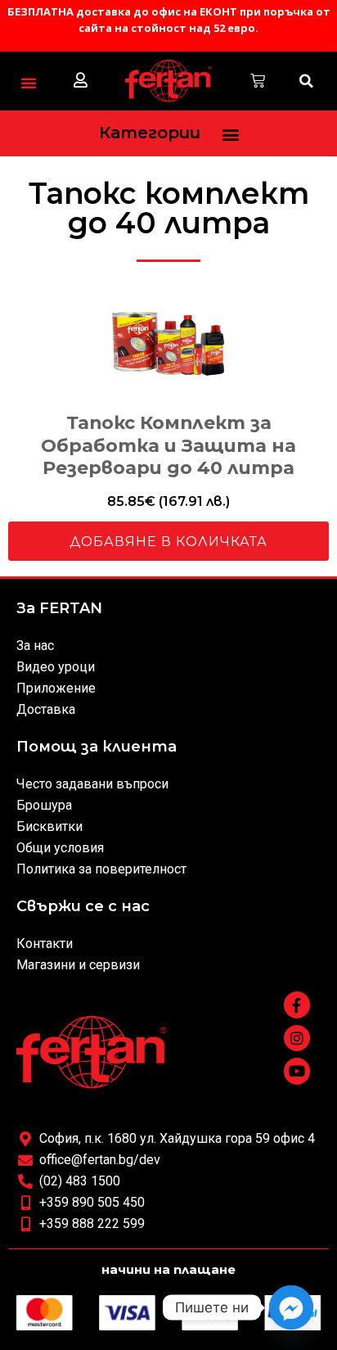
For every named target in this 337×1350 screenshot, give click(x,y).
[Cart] (258, 81)
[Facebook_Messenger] (291, 1307)
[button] (28, 82)
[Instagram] (297, 1038)
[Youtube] (297, 1071)
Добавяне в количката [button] (168, 541)
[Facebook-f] (297, 1004)
